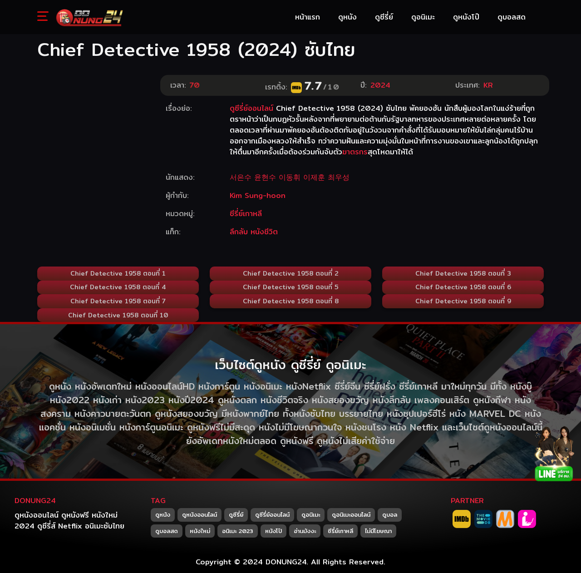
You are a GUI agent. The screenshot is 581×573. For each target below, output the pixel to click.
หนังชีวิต (264, 231)
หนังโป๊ (273, 530)
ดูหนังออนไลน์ (199, 514)
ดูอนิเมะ (310, 514)
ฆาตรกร (355, 152)
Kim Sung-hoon (258, 195)
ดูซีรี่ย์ (236, 514)
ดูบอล (389, 514)
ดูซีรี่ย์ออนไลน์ (251, 108)
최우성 (339, 177)
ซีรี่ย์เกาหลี (246, 213)
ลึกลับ (239, 231)
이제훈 (314, 177)
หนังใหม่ (200, 530)
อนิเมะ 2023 (237, 530)
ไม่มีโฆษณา (378, 530)
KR (488, 85)
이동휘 (289, 177)
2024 (380, 85)
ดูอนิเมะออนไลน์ (351, 514)
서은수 (240, 177)
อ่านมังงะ (305, 530)
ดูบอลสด (166, 530)
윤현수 (265, 177)
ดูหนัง (162, 514)
